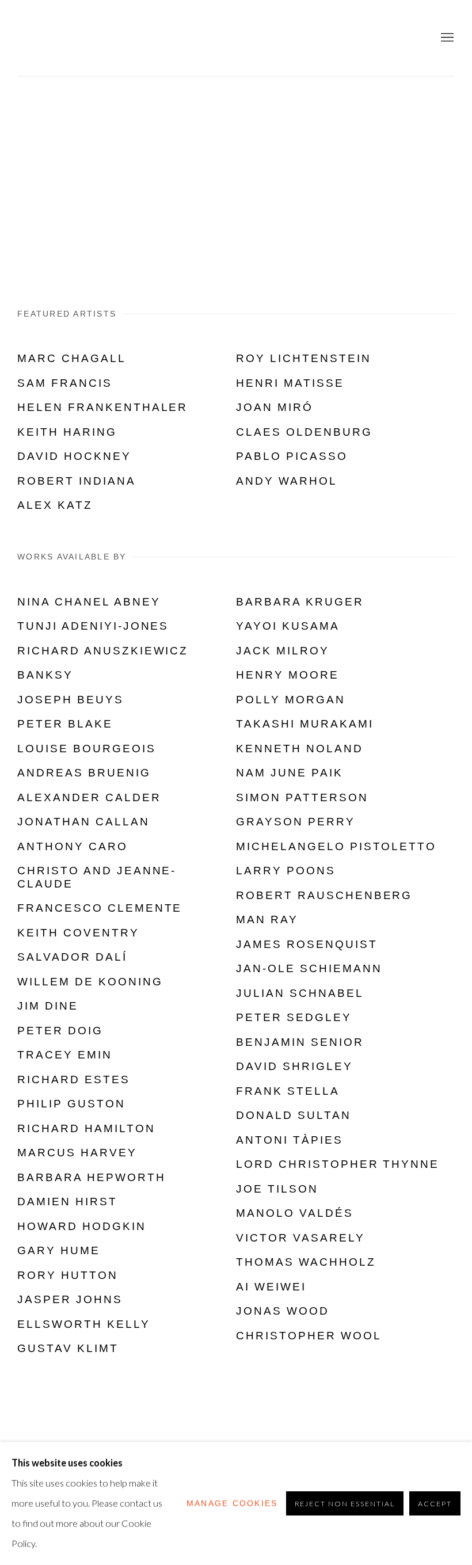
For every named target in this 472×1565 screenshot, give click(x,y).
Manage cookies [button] (232, 1502)
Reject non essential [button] (345, 1503)
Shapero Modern (80, 38)
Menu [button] (446, 38)
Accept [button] (435, 1503)
